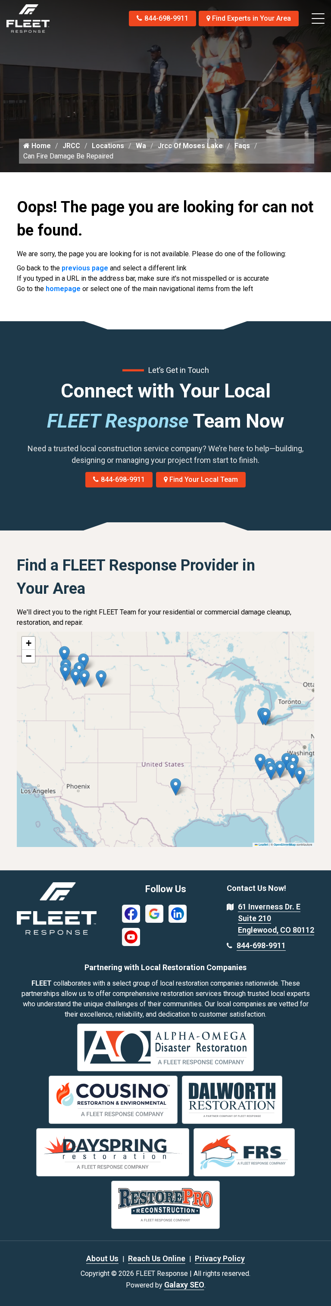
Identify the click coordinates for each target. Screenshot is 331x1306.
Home (40, 146)
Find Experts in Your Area (251, 18)
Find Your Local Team (203, 479)
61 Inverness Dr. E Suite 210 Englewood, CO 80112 (276, 918)
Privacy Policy (220, 1258)
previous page (85, 268)
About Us (102, 1258)
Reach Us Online (156, 1258)
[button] (101, 679)
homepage (63, 289)
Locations (108, 146)
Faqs (242, 146)
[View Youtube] (131, 936)
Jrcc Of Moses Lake (190, 146)
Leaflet (263, 844)
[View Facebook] (131, 913)
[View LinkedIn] (177, 913)
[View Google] (154, 913)
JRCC (71, 146)
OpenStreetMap (285, 844)
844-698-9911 (166, 18)
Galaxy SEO (184, 1284)
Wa (141, 146)
